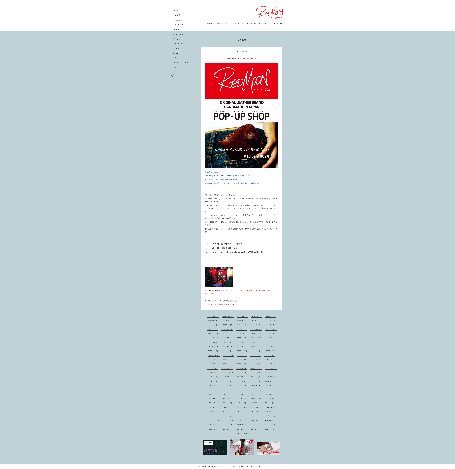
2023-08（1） (256, 338)
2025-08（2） (227, 320)
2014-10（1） (255, 420)
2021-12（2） (229, 355)
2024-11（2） (257, 325)
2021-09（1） (270, 355)
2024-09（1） (213, 329)
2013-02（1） (270, 429)
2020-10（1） (270, 364)
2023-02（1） (242, 342)
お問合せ (177, 39)
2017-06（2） (270, 394)
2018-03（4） (214, 390)
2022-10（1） (228, 346)
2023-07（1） (271, 338)
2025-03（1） (214, 325)
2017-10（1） (214, 394)
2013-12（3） (271, 424)
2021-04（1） (271, 359)
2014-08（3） (214, 424)
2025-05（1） (256, 320)
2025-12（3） (257, 316)
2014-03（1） (257, 424)
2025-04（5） (271, 320)
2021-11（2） (242, 355)
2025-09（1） (213, 320)
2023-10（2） (228, 338)
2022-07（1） (270, 346)
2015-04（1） (256, 416)
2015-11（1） (227, 411)
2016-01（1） (270, 407)
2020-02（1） (243, 372)
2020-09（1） (213, 368)
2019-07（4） (242, 377)
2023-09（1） (242, 338)
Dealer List (178, 43)
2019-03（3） (228, 381)
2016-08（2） (270, 403)
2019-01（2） (242, 381)
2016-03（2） (256, 407)
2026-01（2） (242, 316)
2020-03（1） (228, 372)
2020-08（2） (227, 368)
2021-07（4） (228, 359)
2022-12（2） (271, 342)
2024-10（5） (270, 325)
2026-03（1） (228, 316)
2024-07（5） (242, 329)
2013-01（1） (235, 433)
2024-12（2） (242, 325)
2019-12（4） (271, 372)
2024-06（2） (256, 329)
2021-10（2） (256, 355)
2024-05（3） (271, 329)
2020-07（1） (242, 368)
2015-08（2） (269, 411)
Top (174, 67)
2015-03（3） (270, 416)
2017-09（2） (228, 394)
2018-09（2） (214, 385)
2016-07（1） (214, 407)
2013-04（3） (256, 429)
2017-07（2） (256, 394)
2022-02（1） (271, 351)
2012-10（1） (249, 433)
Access (176, 53)
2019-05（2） (270, 377)
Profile (176, 48)
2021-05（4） (256, 359)
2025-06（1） (242, 320)
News (175, 10)
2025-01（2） (228, 325)
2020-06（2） (256, 368)
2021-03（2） (214, 364)
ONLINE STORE (180, 62)
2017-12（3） (257, 390)
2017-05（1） (214, 398)
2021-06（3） (242, 359)
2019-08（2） (228, 377)
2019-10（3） (214, 377)
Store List (178, 20)
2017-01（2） (270, 398)
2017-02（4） (256, 398)
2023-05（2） (213, 342)
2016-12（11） (214, 403)
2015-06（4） (228, 416)
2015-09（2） (255, 411)
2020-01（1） (257, 372)
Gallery (176, 58)
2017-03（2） (242, 398)
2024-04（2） (213, 333)
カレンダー (178, 15)
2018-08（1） (228, 385)
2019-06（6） (256, 377)
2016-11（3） (228, 403)
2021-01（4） (228, 364)
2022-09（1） (242, 346)
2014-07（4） (228, 424)
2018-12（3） (256, 381)
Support (177, 29)
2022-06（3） (213, 351)
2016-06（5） (228, 407)
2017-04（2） (228, 398)
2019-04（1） (214, 381)
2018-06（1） (256, 385)
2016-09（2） (256, 403)
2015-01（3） (229, 420)
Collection (178, 24)
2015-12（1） (214, 411)
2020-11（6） (256, 364)
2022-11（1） (214, 346)
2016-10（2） (242, 403)
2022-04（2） (242, 351)
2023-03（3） (228, 342)
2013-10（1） (214, 429)
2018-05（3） (270, 385)
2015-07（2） (214, 416)
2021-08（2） (214, 359)
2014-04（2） (242, 424)
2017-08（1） (242, 394)
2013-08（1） (242, 429)
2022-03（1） (257, 351)
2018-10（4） (270, 381)
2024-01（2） (257, 333)
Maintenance (179, 34)
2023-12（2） (271, 333)
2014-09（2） (269, 420)
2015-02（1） (215, 420)
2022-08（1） (256, 346)
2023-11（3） (214, 338)
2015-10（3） (241, 411)
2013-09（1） (228, 429)
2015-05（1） (242, 416)
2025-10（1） (271, 316)
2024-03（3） (228, 333)
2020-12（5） (242, 364)
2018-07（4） (242, 385)
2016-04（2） (242, 407)
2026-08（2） (213, 316)
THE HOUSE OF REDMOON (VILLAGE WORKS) (222, 466)
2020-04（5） (213, 372)
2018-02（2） (229, 390)
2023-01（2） (257, 342)
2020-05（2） (271, 368)
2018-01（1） (243, 390)
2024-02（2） (242, 333)
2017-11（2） (270, 390)
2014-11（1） (242, 420)
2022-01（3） (214, 355)
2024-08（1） (227, 329)
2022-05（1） (228, 351)
